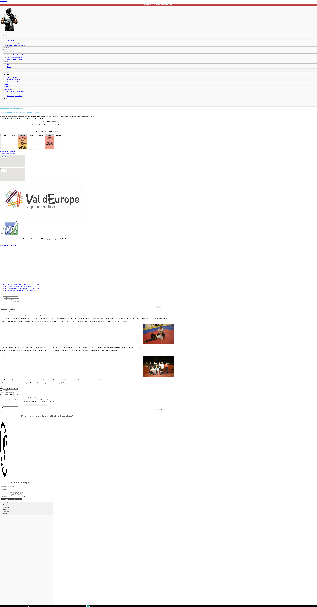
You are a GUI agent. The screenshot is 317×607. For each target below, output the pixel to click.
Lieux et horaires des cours (14, 57)
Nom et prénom (5, 486)
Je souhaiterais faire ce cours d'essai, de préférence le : (12, 405)
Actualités (6, 49)
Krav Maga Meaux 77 (12, 40)
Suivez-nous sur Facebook (8, 245)
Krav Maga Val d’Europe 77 (14, 43)
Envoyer (158, 307)
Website (2, 305)
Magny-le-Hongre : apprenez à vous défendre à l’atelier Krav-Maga (19, 290)
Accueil (5, 35)
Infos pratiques (8, 51)
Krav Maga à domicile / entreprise (16, 45)
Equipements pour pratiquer (14, 59)
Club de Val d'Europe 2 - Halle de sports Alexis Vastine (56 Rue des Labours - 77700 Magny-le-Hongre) (29, 401)
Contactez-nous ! (8, 69)
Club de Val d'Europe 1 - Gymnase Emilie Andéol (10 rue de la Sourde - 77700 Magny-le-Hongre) (28, 399)
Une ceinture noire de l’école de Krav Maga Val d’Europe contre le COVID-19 (21, 284)
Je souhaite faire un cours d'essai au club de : (10, 394)
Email (2, 489)
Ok (87, 606)
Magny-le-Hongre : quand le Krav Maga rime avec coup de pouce (18, 286)
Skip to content (3, 1)
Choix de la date (5, 496)
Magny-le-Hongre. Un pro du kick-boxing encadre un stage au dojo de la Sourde (22, 288)
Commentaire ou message (6, 303)
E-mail (2, 299)
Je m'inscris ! (158, 409)
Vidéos (9, 64)
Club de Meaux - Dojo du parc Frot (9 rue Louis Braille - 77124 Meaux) (22, 397)
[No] (89, 606)
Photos (9, 67)
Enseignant (6, 47)
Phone (1, 407)
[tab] (28, 504)
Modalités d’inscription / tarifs (15, 54)
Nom (1, 297)
